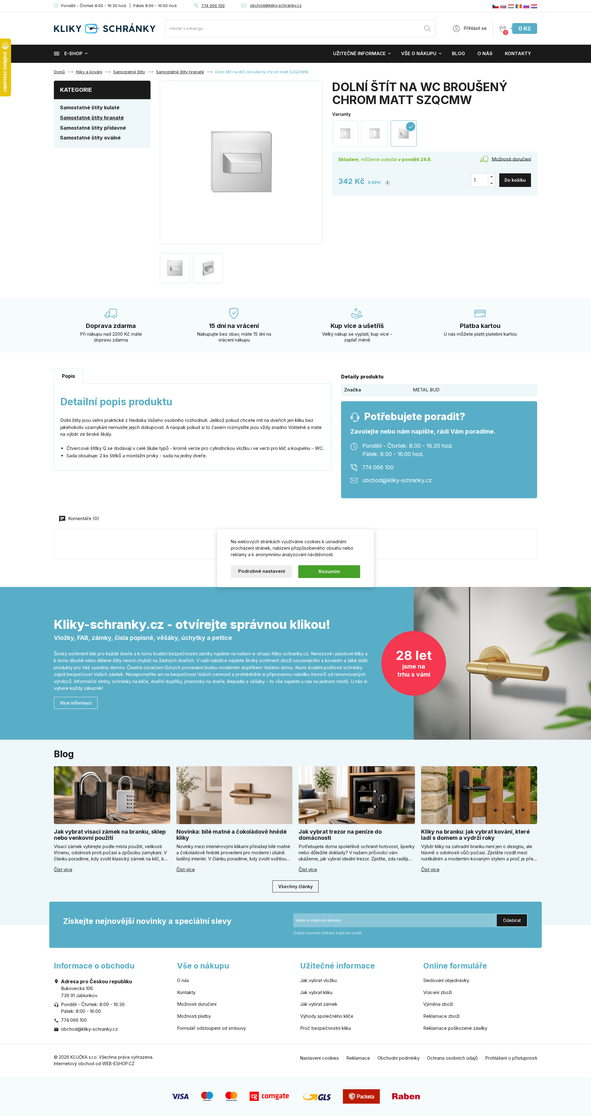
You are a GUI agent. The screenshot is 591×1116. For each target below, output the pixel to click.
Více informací (76, 703)
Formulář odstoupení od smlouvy (211, 1028)
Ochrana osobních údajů (452, 1058)
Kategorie (76, 90)
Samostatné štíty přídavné (93, 128)
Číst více (63, 869)
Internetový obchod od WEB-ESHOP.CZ (94, 1063)
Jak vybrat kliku (316, 992)
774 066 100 (213, 5)
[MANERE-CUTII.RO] (519, 6)
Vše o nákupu (418, 53)
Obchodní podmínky (398, 1058)
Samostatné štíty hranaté (92, 118)
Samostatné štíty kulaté (89, 107)
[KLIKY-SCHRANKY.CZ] (495, 6)
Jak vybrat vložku (318, 980)
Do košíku (515, 180)
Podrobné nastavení (261, 571)
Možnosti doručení (196, 1004)
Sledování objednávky (446, 980)
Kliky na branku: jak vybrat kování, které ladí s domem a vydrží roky (475, 834)
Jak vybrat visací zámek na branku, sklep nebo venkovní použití (110, 834)
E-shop (73, 53)
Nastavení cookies (319, 1058)
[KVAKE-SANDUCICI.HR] (534, 6)
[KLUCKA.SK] (503, 6)
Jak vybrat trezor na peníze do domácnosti (340, 834)
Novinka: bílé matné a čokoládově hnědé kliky (231, 834)
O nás (484, 53)
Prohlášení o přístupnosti (511, 1058)
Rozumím (329, 571)
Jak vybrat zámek (318, 1004)
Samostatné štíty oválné (90, 138)
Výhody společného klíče (326, 1016)
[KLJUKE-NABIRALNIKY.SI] (526, 6)
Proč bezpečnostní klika (325, 1028)
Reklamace (358, 1058)
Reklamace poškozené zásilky (455, 1028)
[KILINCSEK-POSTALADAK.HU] (511, 6)
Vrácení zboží (437, 992)
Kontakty (518, 53)
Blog (458, 53)
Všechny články (295, 886)
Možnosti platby (194, 1016)
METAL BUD (426, 390)
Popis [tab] (68, 376)
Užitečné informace (359, 53)
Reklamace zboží (441, 1016)
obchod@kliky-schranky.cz (276, 5)
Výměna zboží (438, 1004)
